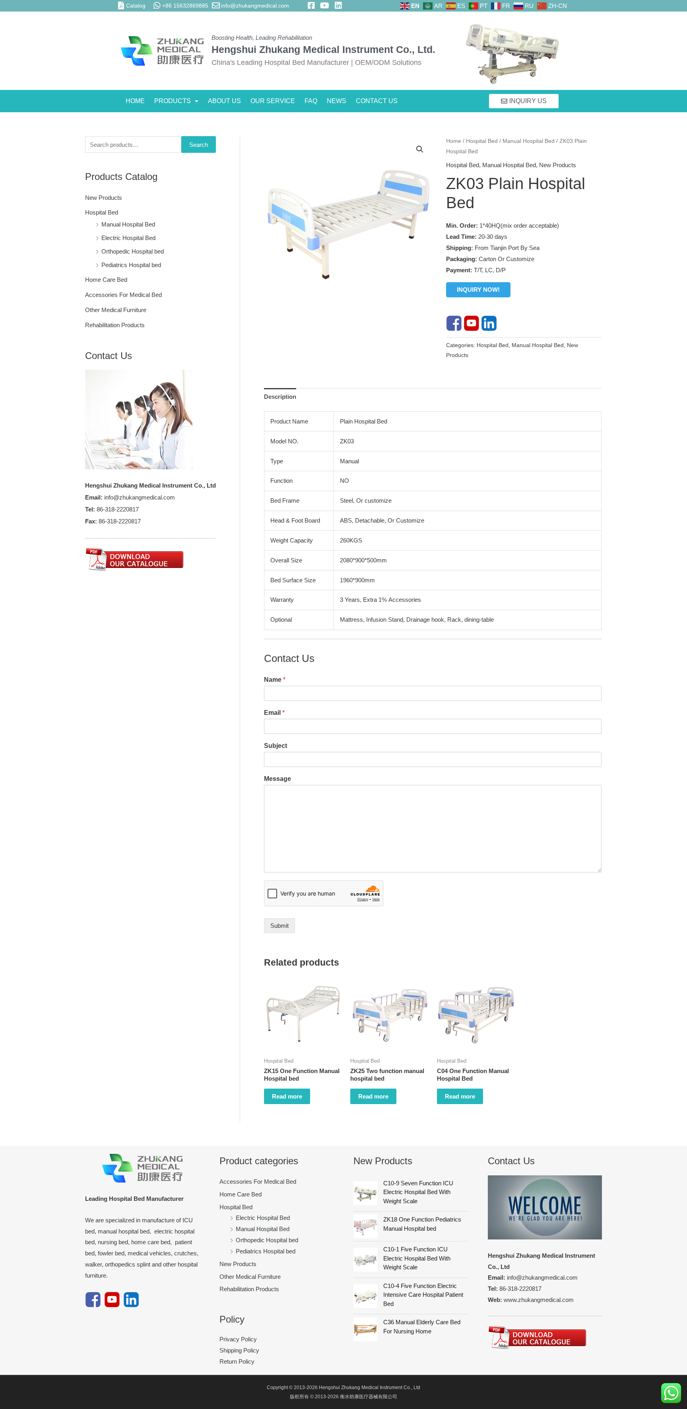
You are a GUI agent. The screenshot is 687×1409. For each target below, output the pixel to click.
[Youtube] (471, 322)
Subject (275, 745)
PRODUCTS (172, 101)
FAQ (311, 101)
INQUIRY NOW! (478, 289)
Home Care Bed (106, 279)
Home (453, 141)
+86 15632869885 (185, 5)
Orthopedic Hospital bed (132, 251)
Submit (279, 925)
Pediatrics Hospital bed (131, 265)
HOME (135, 101)
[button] (176, 101)
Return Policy (236, 1361)
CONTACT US (377, 101)
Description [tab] (280, 396)
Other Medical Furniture (115, 309)
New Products (103, 197)
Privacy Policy (238, 1339)
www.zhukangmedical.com (539, 1299)
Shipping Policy (239, 1350)
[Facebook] (454, 322)
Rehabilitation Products (115, 325)
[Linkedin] (489, 322)
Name (274, 679)
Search (198, 144)
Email (274, 712)
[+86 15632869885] (157, 6)
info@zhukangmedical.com (255, 5)
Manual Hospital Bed (128, 224)
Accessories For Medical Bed (123, 294)
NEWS (336, 101)
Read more (287, 1096)
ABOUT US (224, 101)
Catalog (136, 5)
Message (277, 778)
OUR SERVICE (272, 101)
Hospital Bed (101, 212)
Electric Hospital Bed (128, 237)
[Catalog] (121, 6)
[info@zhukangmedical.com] (216, 6)
